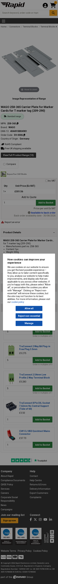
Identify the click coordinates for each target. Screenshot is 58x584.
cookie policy (17, 302)
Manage (29, 323)
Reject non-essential (29, 316)
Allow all (29, 308)
